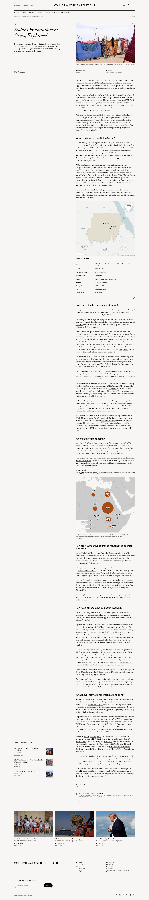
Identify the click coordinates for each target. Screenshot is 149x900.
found (123, 364)
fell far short (108, 742)
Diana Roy (109, 71)
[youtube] (123, 895)
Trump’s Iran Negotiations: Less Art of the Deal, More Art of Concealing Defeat (109, 840)
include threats (108, 597)
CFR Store (109, 868)
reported (117, 627)
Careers (78, 866)
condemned (116, 426)
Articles (16, 16)
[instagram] (126, 895)
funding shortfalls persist (92, 736)
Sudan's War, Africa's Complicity (25, 771)
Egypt (106, 802)
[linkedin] (119, 895)
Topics (24, 12)
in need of (95, 580)
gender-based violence (83, 460)
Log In (124, 5)
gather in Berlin (110, 756)
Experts (40, 12)
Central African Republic (87, 570)
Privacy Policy (80, 872)
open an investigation (95, 418)
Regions (16, 12)
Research (31, 12)
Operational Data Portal (90, 339)
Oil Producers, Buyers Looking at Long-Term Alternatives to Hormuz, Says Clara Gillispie (69, 840)
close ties (86, 625)
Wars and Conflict (86, 802)
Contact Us (79, 870)
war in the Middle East (122, 115)
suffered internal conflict (87, 558)
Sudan (16, 24)
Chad (102, 802)
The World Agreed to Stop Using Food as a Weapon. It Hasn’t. (28, 761)
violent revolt (128, 158)
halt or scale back (91, 719)
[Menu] (133, 5)
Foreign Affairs (27, 5)
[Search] (129, 5)
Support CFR (17, 5)
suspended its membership (85, 180)
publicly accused (102, 637)
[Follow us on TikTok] (130, 895)
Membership (110, 862)
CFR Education (80, 868)
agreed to (106, 190)
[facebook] (116, 895)
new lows (113, 764)
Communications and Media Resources (117, 870)
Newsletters (109, 866)
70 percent (112, 389)
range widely (123, 349)
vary (110, 337)
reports (128, 632)
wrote (111, 682)
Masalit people (114, 463)
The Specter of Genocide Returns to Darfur (26, 750)
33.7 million (112, 334)
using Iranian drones (127, 662)
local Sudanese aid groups (94, 712)
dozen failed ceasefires (83, 175)
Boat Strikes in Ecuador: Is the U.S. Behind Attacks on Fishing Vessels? (25, 840)
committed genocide (108, 421)
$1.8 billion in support (95, 704)
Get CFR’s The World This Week (26, 880)
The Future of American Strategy (61, 12)
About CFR (79, 862)
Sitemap (78, 874)
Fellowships (109, 864)
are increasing (122, 394)
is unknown (96, 364)
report (118, 103)
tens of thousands (113, 359)
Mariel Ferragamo (81, 71)
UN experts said (87, 374)
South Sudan (95, 802)
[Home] (74, 5)
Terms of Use (110, 872)
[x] (133, 895)
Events (48, 12)
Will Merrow (79, 787)
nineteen (82, 403)
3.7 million (79, 325)
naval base (93, 632)
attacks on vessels (113, 660)
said (105, 618)
